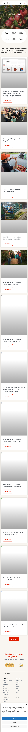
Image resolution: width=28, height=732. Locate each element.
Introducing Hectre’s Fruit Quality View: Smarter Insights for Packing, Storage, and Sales (13, 93)
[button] (26, 704)
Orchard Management (7, 680)
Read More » (8, 100)
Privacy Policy (18, 729)
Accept (14, 718)
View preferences (14, 726)
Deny (14, 722)
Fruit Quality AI (6, 690)
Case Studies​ (5, 699)
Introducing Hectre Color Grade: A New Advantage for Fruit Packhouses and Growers (14, 389)
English (7, 673)
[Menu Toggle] (24, 3)
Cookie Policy (11, 729)
